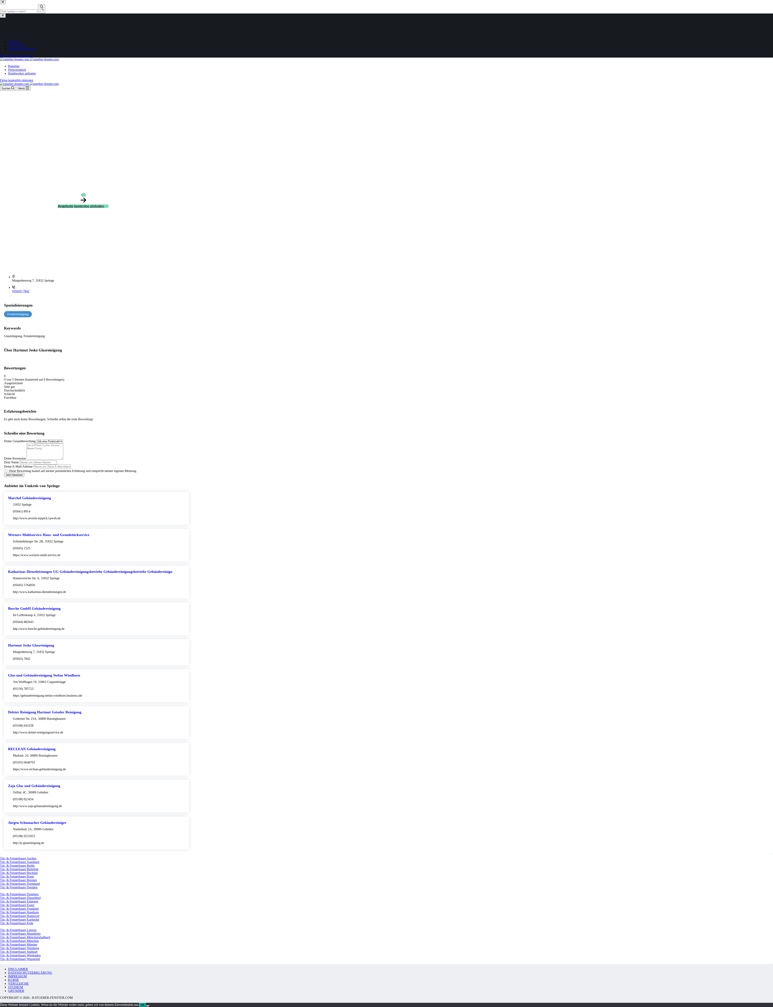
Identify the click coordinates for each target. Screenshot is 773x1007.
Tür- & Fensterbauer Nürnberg (19, 948)
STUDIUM (15, 987)
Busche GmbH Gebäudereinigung (34, 608)
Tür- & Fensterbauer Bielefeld (19, 869)
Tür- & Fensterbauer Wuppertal (20, 959)
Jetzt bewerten (14, 474)
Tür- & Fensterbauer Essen (17, 905)
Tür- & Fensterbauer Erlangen (19, 901)
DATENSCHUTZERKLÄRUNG (30, 972)
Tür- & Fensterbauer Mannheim (20, 933)
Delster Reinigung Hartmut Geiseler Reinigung (44, 712)
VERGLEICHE (18, 983)
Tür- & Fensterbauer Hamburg (19, 912)
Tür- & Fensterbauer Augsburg (19, 862)
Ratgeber (14, 66)
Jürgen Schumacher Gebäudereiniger (37, 823)
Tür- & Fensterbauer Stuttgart (18, 951)
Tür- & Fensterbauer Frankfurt (19, 908)
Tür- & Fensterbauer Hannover (19, 916)
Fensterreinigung (18, 314)
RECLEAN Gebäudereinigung (32, 749)
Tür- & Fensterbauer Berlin (17, 865)
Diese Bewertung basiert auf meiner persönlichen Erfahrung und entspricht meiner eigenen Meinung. (73, 471)
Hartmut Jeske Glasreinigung (31, 645)
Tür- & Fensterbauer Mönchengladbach (25, 937)
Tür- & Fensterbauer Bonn (17, 876)
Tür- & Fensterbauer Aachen (18, 858)
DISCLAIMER (18, 969)
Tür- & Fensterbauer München (19, 941)
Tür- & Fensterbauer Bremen (18, 880)
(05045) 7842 (20, 291)
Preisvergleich (17, 69)
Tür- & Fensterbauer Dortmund (20, 883)
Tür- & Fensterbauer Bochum (19, 873)
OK (143, 1004)
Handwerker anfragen (22, 73)
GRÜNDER (16, 991)
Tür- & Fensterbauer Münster (18, 944)
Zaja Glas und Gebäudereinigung (34, 786)
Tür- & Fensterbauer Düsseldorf (20, 898)
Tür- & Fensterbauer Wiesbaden (20, 955)
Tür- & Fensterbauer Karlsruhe (19, 919)
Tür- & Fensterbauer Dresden (18, 887)
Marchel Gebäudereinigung (29, 498)
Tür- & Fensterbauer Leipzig (18, 930)
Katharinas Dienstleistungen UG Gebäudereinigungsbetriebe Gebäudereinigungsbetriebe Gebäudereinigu (90, 572)
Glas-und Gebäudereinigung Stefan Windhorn (44, 675)
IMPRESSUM (17, 976)
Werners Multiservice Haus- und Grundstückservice (48, 535)
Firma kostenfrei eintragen (16, 80)
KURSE (13, 980)
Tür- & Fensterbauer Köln (16, 923)
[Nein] (147, 1005)
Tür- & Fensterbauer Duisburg (19, 894)
